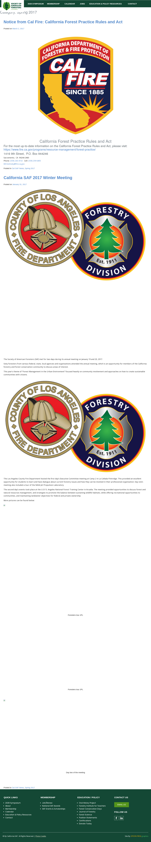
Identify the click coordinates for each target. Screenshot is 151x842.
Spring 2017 (30, 168)
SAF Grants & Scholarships (53, 809)
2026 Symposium (13, 803)
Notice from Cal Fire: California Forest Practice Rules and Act (63, 22)
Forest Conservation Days (90, 809)
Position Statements (88, 817)
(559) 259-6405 (34, 160)
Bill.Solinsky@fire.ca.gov (14, 164)
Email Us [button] (121, 805)
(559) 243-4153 (16, 160)
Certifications (85, 820)
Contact (9, 817)
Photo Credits (40, 836)
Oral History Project (87, 803)
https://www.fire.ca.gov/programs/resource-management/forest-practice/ (50, 149)
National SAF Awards (51, 806)
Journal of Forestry (87, 811)
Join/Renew (47, 803)
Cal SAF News (18, 168)
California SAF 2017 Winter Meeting (38, 177)
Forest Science (85, 814)
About (8, 806)
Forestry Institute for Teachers (92, 806)
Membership (10, 809)
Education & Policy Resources (18, 814)
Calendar (9, 811)
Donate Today (85, 823)
